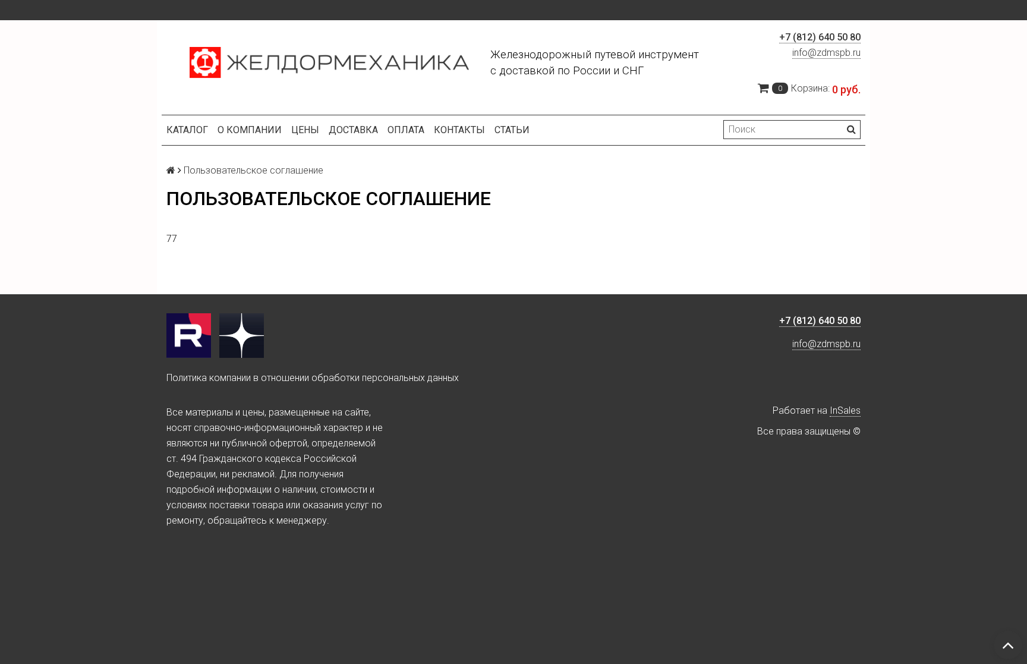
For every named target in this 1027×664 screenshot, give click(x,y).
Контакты (459, 130)
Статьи (512, 130)
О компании (250, 130)
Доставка (353, 130)
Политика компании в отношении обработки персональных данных (312, 377)
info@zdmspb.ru (826, 52)
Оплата (406, 130)
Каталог (187, 130)
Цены (305, 130)
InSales (845, 410)
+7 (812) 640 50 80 (820, 37)
